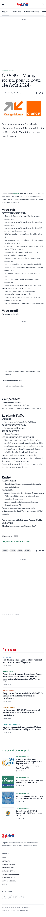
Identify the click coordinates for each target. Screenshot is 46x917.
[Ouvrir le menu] (4, 4)
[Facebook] (4, 897)
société (16, 193)
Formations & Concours (11, 874)
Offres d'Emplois (31, 12)
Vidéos (4, 884)
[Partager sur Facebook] (37, 93)
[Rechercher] (42, 4)
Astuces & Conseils (9, 881)
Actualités (16, 12)
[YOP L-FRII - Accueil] (23, 4)
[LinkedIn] (10, 897)
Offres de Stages (8, 877)
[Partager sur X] (40, 93)
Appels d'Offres (8, 868)
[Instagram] (21, 897)
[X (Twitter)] (15, 897)
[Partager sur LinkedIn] (43, 93)
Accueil (5, 12)
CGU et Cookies (22, 911)
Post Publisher (18, 93)
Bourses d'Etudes (8, 871)
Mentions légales (8, 911)
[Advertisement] (23, 41)
